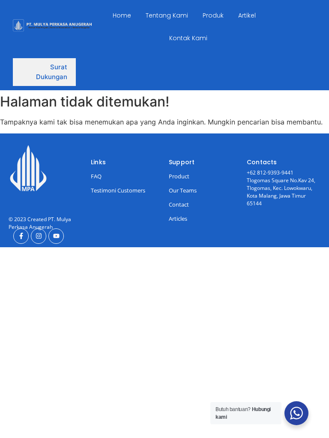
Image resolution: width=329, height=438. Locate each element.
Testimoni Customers (118, 190)
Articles (178, 218)
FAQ (96, 176)
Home (122, 15)
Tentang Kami (167, 15)
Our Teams (183, 190)
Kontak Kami (188, 38)
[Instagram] (38, 236)
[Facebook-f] (21, 236)
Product (179, 176)
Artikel (247, 15)
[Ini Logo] (52, 25)
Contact (179, 204)
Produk (213, 15)
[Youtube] (56, 236)
